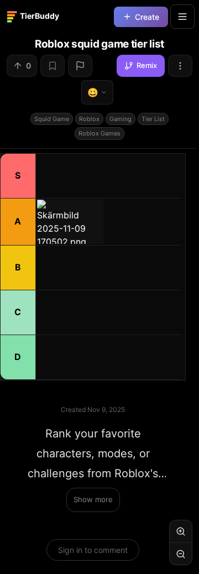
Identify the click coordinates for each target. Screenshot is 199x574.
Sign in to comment (93, 550)
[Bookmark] (52, 66)
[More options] (180, 66)
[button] (70, 222)
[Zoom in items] (181, 531)
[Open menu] (182, 16)
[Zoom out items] (181, 553)
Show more (93, 499)
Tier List (153, 119)
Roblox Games (99, 133)
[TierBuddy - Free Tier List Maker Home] (37, 16)
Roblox (89, 119)
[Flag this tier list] (80, 66)
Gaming (120, 119)
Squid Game (51, 119)
